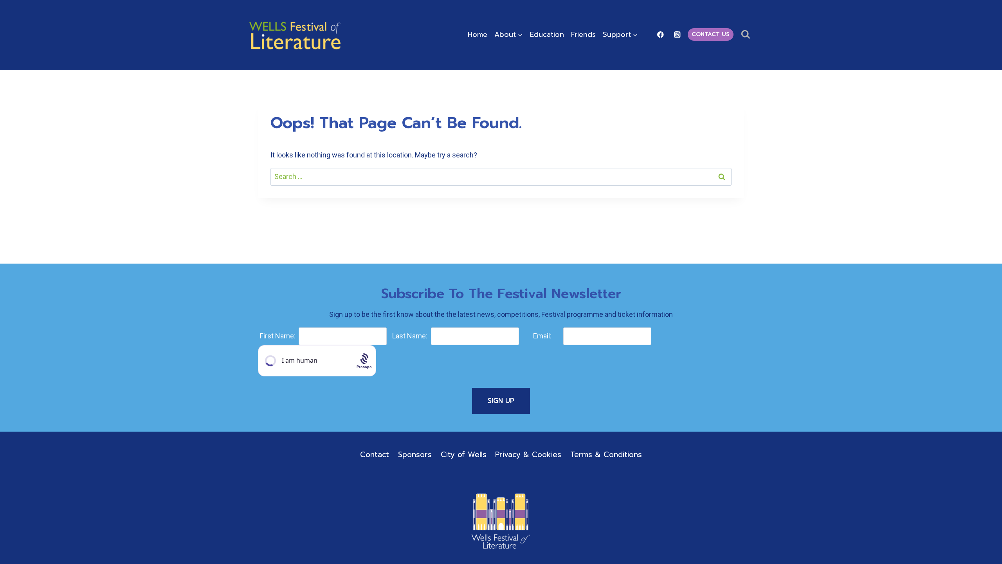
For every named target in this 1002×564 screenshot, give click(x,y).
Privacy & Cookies (528, 454)
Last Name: (409, 336)
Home (477, 34)
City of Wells (464, 454)
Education (547, 34)
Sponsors (415, 454)
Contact (374, 454)
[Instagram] (677, 34)
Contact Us (711, 34)
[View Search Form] (745, 35)
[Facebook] (660, 34)
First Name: (278, 336)
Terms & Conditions (606, 454)
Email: (542, 336)
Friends (583, 34)
